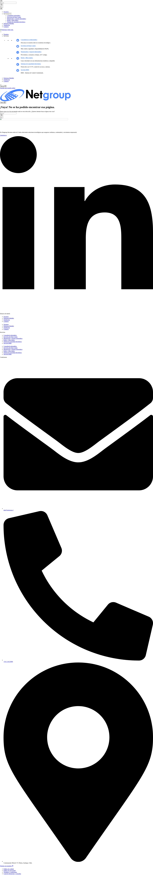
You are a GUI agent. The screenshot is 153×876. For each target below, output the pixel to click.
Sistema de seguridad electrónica (13, 341)
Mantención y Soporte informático (31, 52)
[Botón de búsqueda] (1, 116)
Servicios (6, 36)
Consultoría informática (10, 335)
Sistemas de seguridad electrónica (31, 64)
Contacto (6, 81)
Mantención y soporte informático (13, 338)
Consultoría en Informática (29, 39)
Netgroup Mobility (9, 78)
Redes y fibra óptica (27, 58)
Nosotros (6, 34)
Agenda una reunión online (7, 88)
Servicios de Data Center (28, 46)
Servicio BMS (25, 70)
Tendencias (7, 79)
